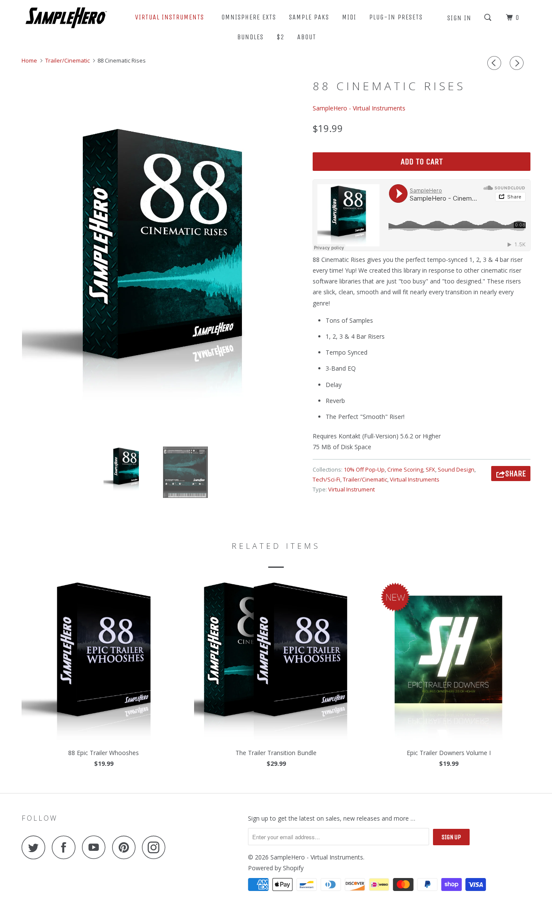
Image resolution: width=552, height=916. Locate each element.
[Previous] (495, 63)
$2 (280, 37)
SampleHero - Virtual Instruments (359, 108)
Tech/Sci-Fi (326, 479)
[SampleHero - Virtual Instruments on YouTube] (96, 847)
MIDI (349, 17)
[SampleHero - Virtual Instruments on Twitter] (36, 847)
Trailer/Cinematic (365, 479)
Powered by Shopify (276, 868)
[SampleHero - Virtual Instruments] (66, 17)
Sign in (459, 18)
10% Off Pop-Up (364, 469)
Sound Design (456, 469)
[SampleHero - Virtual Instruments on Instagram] (156, 847)
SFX (430, 469)
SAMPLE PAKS (309, 17)
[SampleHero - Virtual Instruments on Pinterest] (126, 847)
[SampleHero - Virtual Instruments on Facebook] (66, 847)
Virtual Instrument (351, 489)
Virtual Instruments (414, 479)
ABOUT (308, 37)
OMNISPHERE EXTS (248, 17)
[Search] (489, 17)
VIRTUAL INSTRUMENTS (171, 17)
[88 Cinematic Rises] (163, 263)
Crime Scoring (405, 469)
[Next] (518, 63)
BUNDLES (250, 37)
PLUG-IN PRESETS (396, 17)
